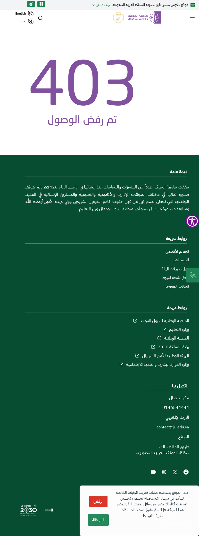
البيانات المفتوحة (177, 286)
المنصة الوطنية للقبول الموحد (164, 320)
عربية (23, 21)
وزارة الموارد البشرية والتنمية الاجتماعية (157, 364)
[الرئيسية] (134, 17)
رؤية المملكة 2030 (173, 346)
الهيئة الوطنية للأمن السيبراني (165, 355)
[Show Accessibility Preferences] (192, 221)
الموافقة (98, 520)
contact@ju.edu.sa (173, 427)
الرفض (98, 501)
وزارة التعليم (179, 329)
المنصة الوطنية (176, 338)
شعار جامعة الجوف (175, 278)
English (20, 13)
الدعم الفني (181, 260)
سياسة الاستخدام (177, 523)
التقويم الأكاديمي (177, 251)
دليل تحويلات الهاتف (174, 269)
